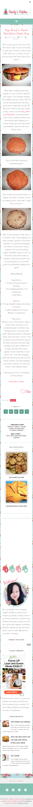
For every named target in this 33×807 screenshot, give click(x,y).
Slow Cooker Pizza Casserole (20, 722)
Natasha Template (19, 799)
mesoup (13, 400)
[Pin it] (27, 411)
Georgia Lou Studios (10, 803)
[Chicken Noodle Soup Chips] (16, 492)
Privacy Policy (16, 781)
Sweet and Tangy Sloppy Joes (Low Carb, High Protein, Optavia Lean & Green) (20, 740)
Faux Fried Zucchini (16, 477)
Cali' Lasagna (15, 756)
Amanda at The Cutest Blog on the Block (13, 801)
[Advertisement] (16, 539)
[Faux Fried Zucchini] (16, 464)
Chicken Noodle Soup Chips (16, 506)
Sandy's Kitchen (9, 799)
